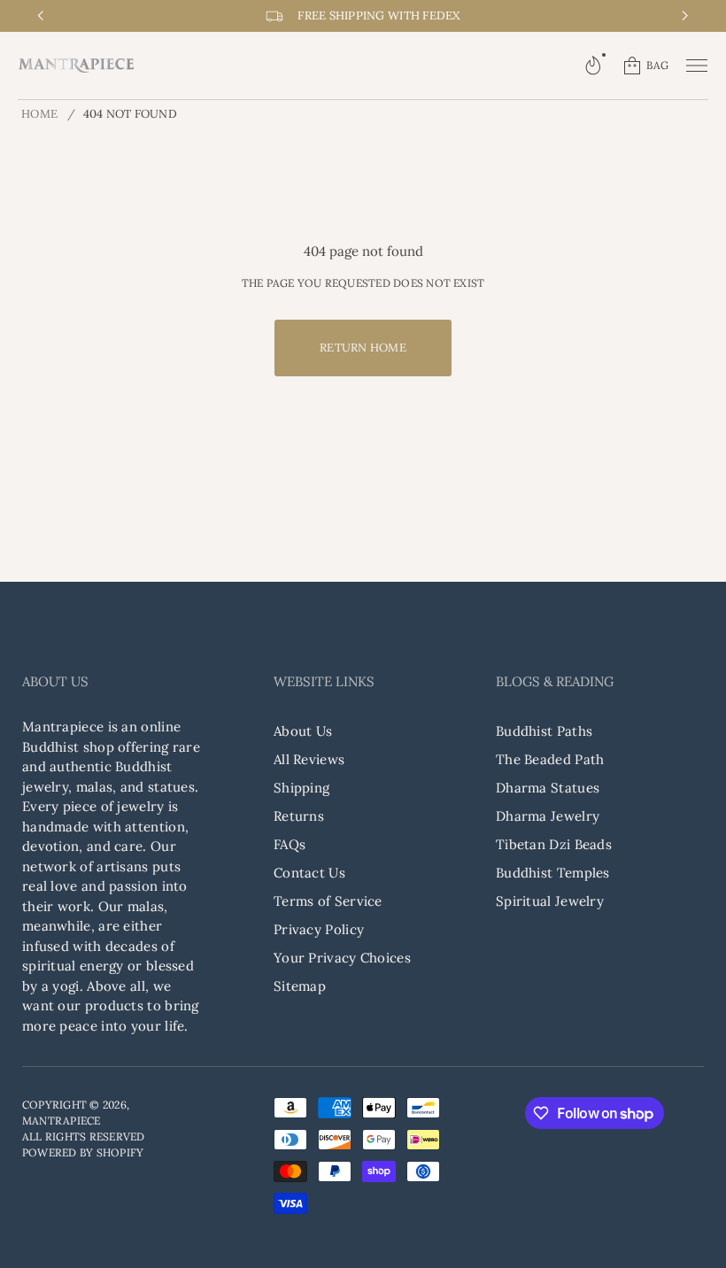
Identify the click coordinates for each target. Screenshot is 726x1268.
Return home (363, 347)
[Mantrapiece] (76, 65)
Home (39, 113)
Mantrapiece (61, 1120)
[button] (593, 65)
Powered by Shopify (82, 1152)
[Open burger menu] (696, 65)
